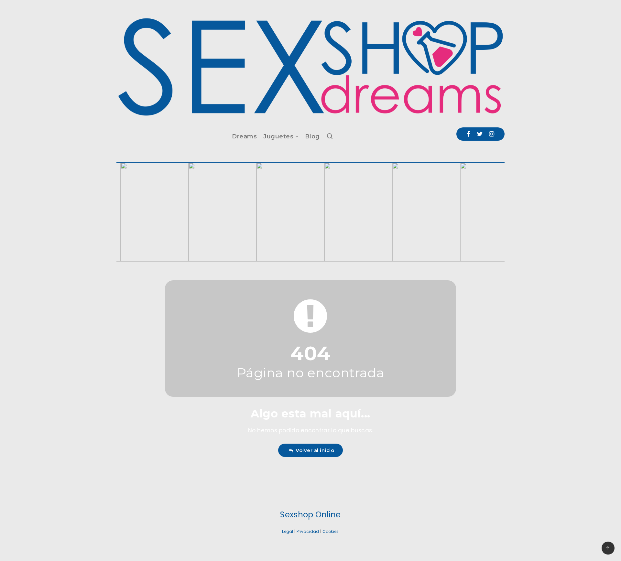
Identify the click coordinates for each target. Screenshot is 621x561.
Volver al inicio (313, 450)
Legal (287, 531)
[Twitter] (480, 134)
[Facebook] (468, 134)
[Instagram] (491, 134)
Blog (312, 136)
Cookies (330, 531)
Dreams (244, 136)
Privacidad (308, 531)
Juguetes (278, 136)
